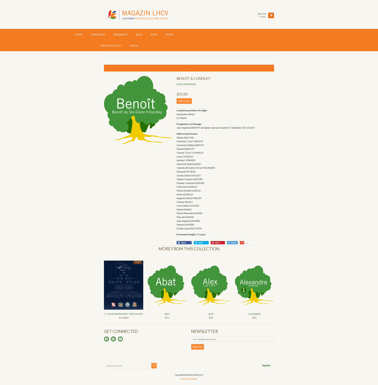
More (169, 34)
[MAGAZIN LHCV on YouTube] (120, 339)
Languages (98, 34)
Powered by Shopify (189, 379)
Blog (139, 34)
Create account (111, 45)
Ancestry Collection (199, 68)
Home (78, 34)
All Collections (175, 68)
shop (154, 34)
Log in (134, 45)
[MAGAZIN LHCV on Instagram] (113, 339)
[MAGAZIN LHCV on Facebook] (106, 339)
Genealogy (120, 34)
